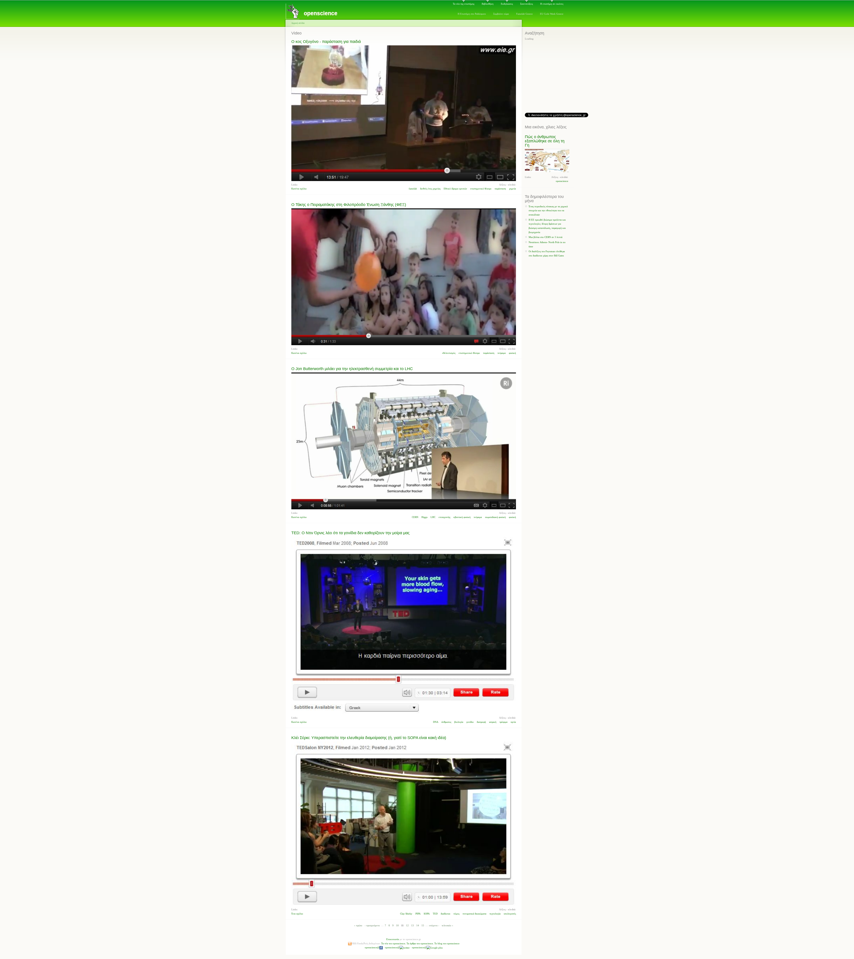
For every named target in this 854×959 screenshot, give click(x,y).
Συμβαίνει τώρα (501, 13)
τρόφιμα (504, 722)
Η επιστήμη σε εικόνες (551, 3)
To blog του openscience (446, 943)
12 (407, 925)
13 (412, 925)
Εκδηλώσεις (507, 3)
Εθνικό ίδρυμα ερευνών (455, 188)
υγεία (513, 722)
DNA (435, 722)
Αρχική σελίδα (297, 23)
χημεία (512, 188)
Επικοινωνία (392, 939)
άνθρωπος (446, 722)
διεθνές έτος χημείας (430, 188)
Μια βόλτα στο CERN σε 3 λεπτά (545, 237)
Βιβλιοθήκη (487, 3)
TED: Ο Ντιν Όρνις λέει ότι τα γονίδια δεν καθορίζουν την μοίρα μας (350, 533)
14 (417, 925)
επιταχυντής (444, 517)
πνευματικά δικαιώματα (474, 913)
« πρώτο (358, 925)
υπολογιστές (510, 913)
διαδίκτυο (445, 913)
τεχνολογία (495, 913)
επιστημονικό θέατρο (480, 188)
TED (435, 913)
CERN (415, 517)
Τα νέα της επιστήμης (463, 3)
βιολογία (458, 722)
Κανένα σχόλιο (299, 188)
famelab (413, 188)
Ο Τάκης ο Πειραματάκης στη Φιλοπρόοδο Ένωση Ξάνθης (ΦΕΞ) (348, 204)
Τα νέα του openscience (393, 943)
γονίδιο (470, 722)
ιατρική (492, 722)
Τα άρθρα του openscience (420, 943)
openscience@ (372, 947)
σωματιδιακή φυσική (495, 517)
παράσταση (500, 188)
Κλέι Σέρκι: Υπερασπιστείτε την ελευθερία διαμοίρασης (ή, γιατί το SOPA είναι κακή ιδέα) (368, 737)
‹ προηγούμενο (372, 925)
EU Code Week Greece (551, 13)
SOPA (427, 913)
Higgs (424, 517)
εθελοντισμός (448, 353)
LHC (433, 517)
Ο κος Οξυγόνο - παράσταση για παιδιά (326, 41)
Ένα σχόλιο (297, 913)
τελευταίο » (447, 925)
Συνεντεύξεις (526, 3)
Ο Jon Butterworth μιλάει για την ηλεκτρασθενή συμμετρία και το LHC (352, 369)
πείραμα (501, 353)
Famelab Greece (524, 13)
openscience (562, 181)
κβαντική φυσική (462, 517)
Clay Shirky (406, 913)
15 (422, 925)
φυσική (512, 353)
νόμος (456, 913)
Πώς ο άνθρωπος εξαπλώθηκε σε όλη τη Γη (544, 141)
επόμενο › (434, 925)
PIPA (418, 913)
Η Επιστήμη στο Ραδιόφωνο (472, 13)
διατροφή (481, 722)
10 (397, 925)
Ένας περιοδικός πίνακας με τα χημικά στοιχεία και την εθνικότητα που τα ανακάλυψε (548, 210)
